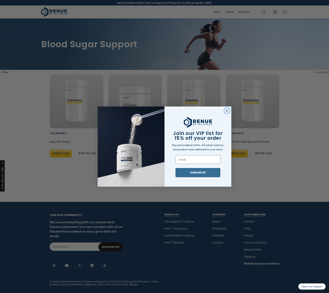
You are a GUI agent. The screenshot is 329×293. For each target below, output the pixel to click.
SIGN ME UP (198, 172)
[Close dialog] (227, 111)
